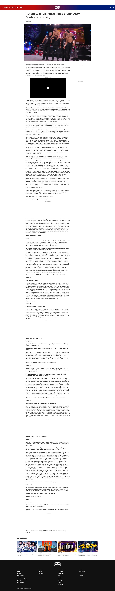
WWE (59, 578)
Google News (82, 571)
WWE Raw (60, 577)
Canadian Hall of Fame (22, 578)
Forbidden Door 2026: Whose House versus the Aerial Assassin (46, 555)
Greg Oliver (60, 584)
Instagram (81, 575)
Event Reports (18, 7)
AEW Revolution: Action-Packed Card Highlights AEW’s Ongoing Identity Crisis (87, 555)
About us (40, 571)
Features (11, 7)
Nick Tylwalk (28, 20)
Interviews (19, 577)
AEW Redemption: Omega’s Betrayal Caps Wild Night (26, 555)
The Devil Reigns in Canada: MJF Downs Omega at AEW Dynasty (67, 555)
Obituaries (19, 580)
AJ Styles (60, 582)
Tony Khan (60, 571)
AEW (59, 575)
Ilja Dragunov (61, 573)
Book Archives (20, 582)
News (6, 7)
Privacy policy (41, 573)
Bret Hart (60, 580)
